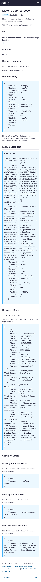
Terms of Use (15, 569)
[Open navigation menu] (38, 3)
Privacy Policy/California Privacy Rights (14, 566)
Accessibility (6, 569)
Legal (30, 566)
